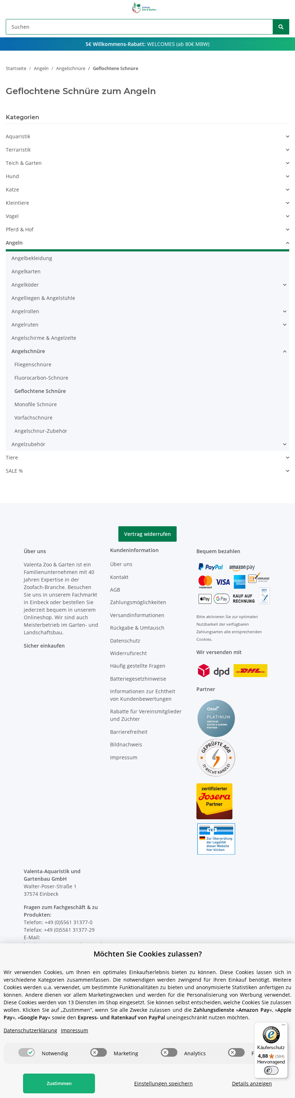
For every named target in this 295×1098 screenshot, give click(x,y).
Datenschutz (125, 640)
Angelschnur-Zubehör (40, 430)
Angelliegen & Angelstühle (43, 298)
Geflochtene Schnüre (40, 391)
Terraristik (18, 149)
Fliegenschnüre (32, 364)
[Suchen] (281, 26)
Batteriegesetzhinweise (138, 678)
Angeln (14, 242)
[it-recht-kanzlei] (216, 757)
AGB (115, 589)
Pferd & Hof (19, 229)
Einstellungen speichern (163, 1083)
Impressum (123, 757)
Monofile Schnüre (35, 404)
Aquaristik (18, 136)
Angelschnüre (28, 351)
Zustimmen (59, 1083)
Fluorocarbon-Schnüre (41, 377)
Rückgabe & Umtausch (137, 627)
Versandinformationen (137, 615)
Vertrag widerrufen (147, 534)
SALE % (14, 470)
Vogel (12, 216)
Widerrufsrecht (128, 653)
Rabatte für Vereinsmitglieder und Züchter (146, 715)
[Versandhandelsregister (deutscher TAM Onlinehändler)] (216, 838)
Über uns (121, 564)
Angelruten (25, 324)
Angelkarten (26, 271)
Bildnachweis (126, 744)
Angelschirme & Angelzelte (44, 337)
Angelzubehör (28, 444)
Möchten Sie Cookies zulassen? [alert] (148, 954)
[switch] (26, 1052)
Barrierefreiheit (129, 731)
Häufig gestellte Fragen (137, 665)
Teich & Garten (24, 162)
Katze (12, 189)
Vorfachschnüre (33, 417)
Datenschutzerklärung (30, 1030)
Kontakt (119, 577)
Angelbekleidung (32, 258)
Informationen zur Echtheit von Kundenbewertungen (142, 695)
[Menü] (283, 1026)
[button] (286, 136)
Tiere (12, 457)
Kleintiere (17, 202)
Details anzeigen (252, 1083)
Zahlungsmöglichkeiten (138, 602)
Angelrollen (25, 311)
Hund (12, 176)
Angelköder (25, 284)
